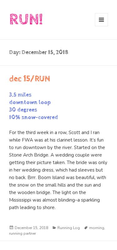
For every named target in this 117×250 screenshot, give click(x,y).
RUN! (26, 19)
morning (96, 227)
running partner (22, 233)
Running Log (68, 227)
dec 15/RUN (29, 79)
